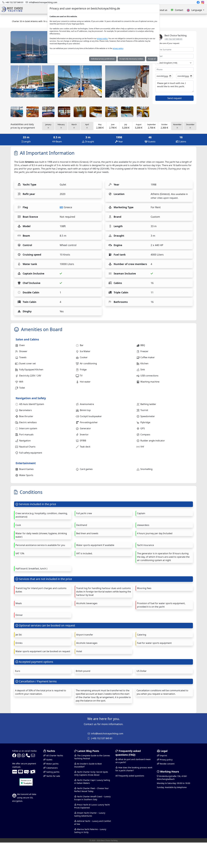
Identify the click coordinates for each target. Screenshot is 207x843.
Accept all (152, 59)
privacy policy (102, 38)
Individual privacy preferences (103, 59)
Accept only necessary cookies (131, 59)
